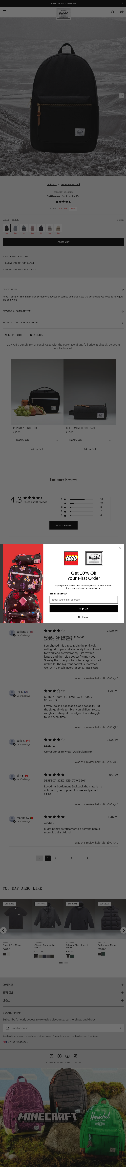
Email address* (57, 593)
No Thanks (82, 617)
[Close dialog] (119, 548)
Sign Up (82, 608)
